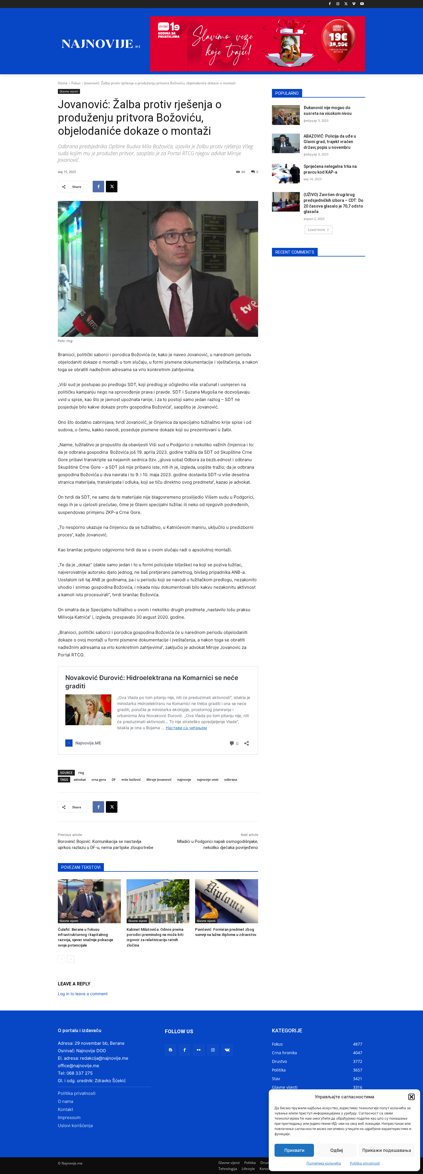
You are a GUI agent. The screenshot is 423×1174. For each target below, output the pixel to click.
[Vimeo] (353, 4)
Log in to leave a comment (83, 993)
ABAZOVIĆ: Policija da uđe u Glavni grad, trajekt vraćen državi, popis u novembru (330, 142)
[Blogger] (170, 1050)
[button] (411, 1097)
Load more (316, 229)
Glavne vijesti (69, 91)
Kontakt (65, 1109)
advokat (80, 779)
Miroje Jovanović (159, 779)
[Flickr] (198, 1050)
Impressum (69, 1117)
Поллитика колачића (323, 1163)
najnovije (184, 779)
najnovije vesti (207, 779)
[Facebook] (330, 4)
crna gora (99, 779)
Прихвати (294, 1150)
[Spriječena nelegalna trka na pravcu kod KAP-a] (286, 173)
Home (63, 83)
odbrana (230, 779)
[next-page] (70, 959)
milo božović (131, 779)
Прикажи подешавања (386, 1150)
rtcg (81, 772)
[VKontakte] (227, 1050)
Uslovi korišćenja (75, 1125)
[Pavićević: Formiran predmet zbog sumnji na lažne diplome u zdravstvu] (226, 901)
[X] (346, 4)
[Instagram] (338, 4)
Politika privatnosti (365, 1163)
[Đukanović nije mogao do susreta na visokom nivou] (286, 115)
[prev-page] (61, 959)
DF (114, 779)
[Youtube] (362, 4)
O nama (65, 1101)
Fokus (76, 83)
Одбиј (336, 1150)
